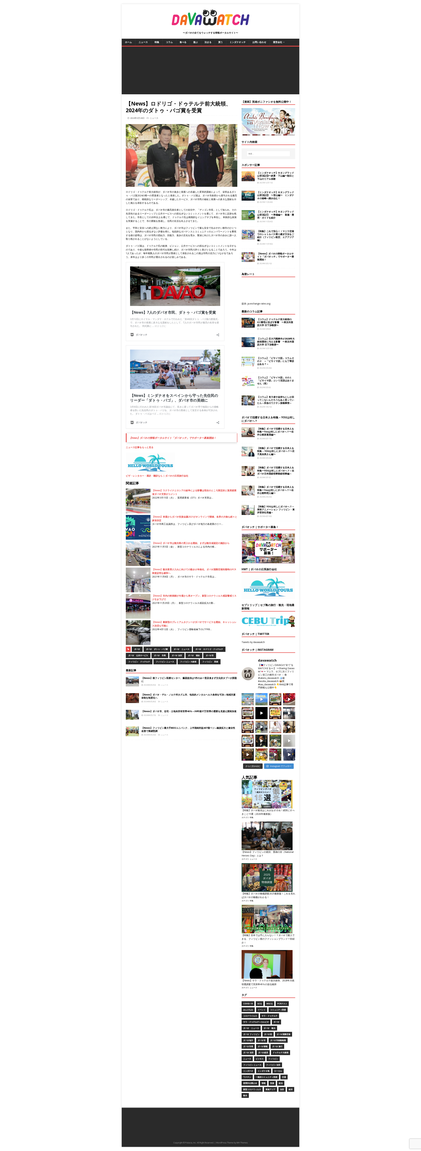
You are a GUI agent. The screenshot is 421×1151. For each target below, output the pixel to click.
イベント (262, 1009)
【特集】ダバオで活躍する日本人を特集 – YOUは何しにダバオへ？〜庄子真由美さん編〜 (276, 451)
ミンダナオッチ (238, 42)
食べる (183, 42)
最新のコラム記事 (252, 311)
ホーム (128, 42)
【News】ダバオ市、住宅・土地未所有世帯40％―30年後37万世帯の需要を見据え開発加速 (188, 711)
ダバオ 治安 (177, 655)
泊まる (208, 42)
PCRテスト (282, 1003)
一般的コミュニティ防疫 (266, 1077)
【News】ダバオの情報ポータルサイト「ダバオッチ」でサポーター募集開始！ (172, 437)
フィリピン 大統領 (188, 661)
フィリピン (273, 1058)
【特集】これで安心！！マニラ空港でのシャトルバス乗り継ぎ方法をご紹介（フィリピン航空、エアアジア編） (275, 236)
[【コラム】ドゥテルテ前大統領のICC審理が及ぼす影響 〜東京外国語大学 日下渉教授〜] (248, 325)
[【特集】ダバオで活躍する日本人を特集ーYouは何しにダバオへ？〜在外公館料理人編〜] (248, 493)
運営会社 (277, 42)
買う (220, 42)
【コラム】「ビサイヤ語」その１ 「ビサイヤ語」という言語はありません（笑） (275, 380)
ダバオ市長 (248, 1046)
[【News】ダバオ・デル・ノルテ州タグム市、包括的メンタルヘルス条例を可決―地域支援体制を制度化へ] (132, 701)
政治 (281, 1083)
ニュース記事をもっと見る (139, 447)
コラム (169, 42)
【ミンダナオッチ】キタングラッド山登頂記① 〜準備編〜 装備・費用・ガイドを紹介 (275, 214)
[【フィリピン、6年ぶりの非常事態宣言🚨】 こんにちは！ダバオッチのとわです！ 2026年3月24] (248, 754)
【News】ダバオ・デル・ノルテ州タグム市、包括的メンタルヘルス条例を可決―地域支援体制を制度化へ (188, 696)
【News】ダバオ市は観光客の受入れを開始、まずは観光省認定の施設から (191, 543)
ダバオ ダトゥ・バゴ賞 (157, 649)
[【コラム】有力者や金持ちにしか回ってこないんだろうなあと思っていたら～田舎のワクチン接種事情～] (248, 403)
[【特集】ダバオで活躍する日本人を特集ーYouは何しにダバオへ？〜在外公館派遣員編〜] (248, 435)
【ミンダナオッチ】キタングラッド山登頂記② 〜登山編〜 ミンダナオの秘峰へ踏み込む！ (275, 195)
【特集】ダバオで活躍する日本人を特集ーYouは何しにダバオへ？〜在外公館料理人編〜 (275, 489)
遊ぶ (195, 42)
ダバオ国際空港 (283, 1034)
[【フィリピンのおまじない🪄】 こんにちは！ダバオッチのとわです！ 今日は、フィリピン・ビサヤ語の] (261, 713)
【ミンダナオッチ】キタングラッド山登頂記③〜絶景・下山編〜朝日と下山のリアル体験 (275, 175)
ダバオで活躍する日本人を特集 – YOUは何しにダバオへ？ (268, 419)
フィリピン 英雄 (210, 661)
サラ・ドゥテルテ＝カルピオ (256, 1021)
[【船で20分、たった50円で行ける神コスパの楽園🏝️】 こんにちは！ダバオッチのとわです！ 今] (261, 699)
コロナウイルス (250, 1015)
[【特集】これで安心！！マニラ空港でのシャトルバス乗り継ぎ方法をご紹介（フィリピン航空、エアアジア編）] (248, 237)
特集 (157, 42)
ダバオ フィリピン (251, 1034)
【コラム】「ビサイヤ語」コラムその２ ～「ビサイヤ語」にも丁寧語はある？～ (275, 361)
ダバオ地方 (248, 1040)
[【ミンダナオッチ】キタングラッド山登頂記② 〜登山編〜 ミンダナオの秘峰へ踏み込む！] (248, 198)
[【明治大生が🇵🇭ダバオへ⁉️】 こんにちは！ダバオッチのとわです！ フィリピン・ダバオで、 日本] (289, 754)
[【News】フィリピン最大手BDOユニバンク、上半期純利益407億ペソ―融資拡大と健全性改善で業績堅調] (132, 734)
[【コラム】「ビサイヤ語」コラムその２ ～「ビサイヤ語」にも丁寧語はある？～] (248, 364)
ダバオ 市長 (160, 655)
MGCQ (269, 1003)
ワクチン (247, 1077)
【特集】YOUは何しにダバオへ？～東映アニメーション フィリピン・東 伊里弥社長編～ (276, 509)
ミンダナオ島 (264, 1071)
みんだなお (248, 1009)
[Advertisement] (210, 71)
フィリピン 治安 (273, 1064)
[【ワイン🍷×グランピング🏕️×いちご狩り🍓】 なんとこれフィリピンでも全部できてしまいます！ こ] (275, 754)
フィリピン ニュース (165, 661)
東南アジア (270, 1089)
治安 (282, 1089)
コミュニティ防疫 (278, 1009)
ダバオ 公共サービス (138, 655)
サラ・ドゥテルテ (269, 1015)
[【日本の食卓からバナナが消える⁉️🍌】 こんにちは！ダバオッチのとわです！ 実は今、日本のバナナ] (261, 754)
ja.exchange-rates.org (258, 303)
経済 (291, 1089)
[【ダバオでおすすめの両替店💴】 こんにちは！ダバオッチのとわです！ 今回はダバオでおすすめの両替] (275, 699)
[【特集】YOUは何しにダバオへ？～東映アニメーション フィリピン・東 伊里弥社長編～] (248, 512)
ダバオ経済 (263, 1052)
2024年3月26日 (137, 118)
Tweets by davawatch (253, 642)
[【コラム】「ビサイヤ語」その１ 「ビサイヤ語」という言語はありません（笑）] (248, 384)
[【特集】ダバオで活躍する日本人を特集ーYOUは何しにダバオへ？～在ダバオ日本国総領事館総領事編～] (248, 474)
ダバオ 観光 (269, 1028)
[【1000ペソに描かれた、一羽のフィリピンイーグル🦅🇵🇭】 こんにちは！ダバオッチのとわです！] (275, 741)
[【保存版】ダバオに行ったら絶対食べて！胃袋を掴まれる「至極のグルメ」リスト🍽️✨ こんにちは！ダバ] (248, 727)
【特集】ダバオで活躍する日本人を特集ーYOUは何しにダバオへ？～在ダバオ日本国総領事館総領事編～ (275, 470)
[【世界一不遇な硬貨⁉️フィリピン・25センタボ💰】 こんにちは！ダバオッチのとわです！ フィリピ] (289, 741)
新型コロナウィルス (252, 1089)
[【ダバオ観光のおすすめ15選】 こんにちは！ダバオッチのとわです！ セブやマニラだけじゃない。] (248, 741)
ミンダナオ (248, 1071)
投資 (272, 1083)
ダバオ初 (268, 1034)
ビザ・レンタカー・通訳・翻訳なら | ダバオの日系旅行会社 (157, 475)
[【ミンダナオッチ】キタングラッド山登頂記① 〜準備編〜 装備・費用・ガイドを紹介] (248, 218)
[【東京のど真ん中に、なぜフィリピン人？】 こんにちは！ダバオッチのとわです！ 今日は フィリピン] (261, 741)
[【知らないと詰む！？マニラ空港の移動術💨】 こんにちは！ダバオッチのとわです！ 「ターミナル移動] (261, 727)
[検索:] (268, 154)
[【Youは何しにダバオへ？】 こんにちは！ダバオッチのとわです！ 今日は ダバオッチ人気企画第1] (275, 727)
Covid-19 (248, 1003)
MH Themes (242, 1142)
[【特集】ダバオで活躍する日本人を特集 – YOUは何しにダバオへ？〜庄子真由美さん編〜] (248, 454)
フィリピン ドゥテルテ (139, 661)
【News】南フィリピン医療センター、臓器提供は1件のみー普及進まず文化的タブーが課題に (189, 679)
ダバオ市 (210, 655)
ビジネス (260, 1058)
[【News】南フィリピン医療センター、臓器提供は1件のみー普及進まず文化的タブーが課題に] (132, 684)
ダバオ (137, 649)
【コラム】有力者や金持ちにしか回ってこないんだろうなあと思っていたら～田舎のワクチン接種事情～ (275, 399)
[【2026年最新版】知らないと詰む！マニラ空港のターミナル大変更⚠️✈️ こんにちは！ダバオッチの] (248, 699)
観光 (245, 1095)
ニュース (143, 42)
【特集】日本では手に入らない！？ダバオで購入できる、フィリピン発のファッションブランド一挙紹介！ (268, 939)
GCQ (259, 1003)
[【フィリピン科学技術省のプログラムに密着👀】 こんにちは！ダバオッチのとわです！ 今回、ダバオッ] (289, 699)
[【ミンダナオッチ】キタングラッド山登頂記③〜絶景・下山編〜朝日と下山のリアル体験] (248, 179)
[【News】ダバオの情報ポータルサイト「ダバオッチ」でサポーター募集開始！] (248, 260)
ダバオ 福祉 (194, 655)
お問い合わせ (259, 42)
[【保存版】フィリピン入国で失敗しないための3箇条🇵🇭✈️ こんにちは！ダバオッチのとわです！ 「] (289, 727)
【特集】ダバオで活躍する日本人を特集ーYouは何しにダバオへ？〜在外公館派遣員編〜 (275, 431)
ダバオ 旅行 (277, 1046)
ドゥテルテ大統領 (280, 1052)
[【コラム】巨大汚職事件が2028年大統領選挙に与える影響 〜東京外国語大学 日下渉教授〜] (248, 345)
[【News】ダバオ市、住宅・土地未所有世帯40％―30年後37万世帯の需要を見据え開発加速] (132, 717)
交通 (284, 1077)
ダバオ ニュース (181, 649)
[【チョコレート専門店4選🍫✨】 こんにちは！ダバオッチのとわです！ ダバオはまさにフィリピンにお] (248, 713)
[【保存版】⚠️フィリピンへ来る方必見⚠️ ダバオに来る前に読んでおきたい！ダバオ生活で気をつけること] (275, 713)
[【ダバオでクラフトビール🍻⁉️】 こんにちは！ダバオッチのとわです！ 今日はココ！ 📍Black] (289, 713)
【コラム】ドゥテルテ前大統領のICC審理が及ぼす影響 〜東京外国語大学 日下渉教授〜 (275, 322)
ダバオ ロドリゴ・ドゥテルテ (209, 649)
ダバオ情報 (263, 1046)
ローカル (278, 1071)
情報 (264, 1083)
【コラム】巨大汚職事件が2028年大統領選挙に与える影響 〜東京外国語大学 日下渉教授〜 (276, 341)
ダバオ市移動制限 (278, 1040)
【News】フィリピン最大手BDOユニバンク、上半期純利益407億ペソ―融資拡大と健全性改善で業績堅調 (188, 729)
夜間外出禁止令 (250, 1083)
